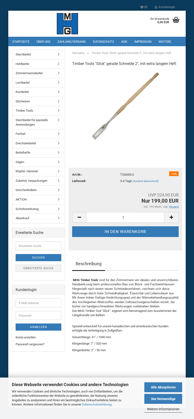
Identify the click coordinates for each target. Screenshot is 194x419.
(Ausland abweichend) (145, 181)
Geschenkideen (26, 190)
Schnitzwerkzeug (27, 209)
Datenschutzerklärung (96, 404)
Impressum (142, 41)
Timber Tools (24, 110)
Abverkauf (22, 218)
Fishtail (20, 134)
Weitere (165, 41)
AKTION (21, 199)
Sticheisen (23, 101)
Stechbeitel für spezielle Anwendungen (32, 122)
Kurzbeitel (22, 92)
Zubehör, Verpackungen (31, 180)
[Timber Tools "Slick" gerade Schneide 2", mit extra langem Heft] (125, 106)
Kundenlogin (166, 7)
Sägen (20, 162)
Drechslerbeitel (26, 143)
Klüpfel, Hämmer (27, 171)
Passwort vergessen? (30, 344)
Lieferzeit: (79, 181)
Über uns (43, 41)
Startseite (20, 41)
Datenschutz (103, 41)
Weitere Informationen (163, 409)
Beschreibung (88, 263)
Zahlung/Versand (71, 41)
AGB (124, 41)
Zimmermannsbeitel (29, 73)
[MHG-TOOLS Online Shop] (67, 24)
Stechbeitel (23, 54)
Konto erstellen (26, 337)
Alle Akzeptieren (163, 387)
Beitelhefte (23, 152)
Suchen (38, 257)
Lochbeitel (23, 82)
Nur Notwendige (163, 399)
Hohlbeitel (22, 64)
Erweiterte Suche (38, 268)
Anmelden (38, 327)
